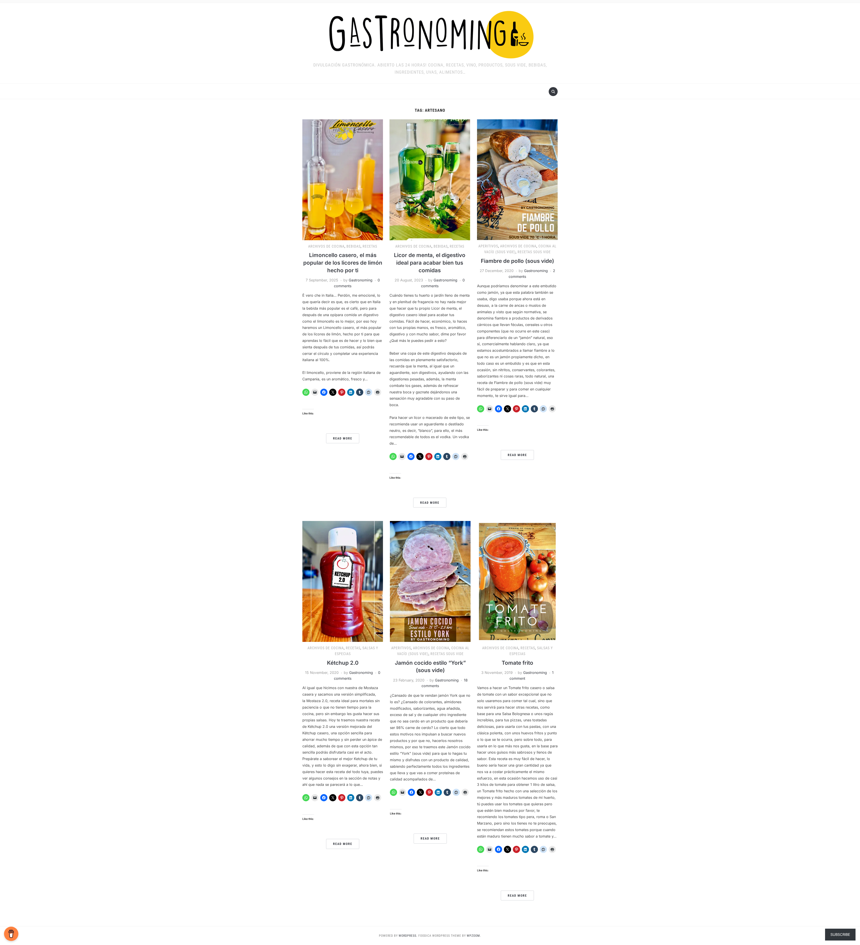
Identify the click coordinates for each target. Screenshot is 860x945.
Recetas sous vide (534, 252)
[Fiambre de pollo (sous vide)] (517, 179)
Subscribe (840, 934)
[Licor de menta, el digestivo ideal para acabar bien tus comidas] (429, 179)
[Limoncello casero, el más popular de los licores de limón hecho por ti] (342, 179)
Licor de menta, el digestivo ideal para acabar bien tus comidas (429, 262)
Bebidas (353, 246)
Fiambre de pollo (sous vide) (517, 261)
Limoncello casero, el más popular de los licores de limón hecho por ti (342, 262)
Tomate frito (517, 663)
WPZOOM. (474, 935)
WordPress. (408, 935)
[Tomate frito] (517, 581)
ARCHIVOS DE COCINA (326, 246)
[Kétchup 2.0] (342, 581)
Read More (342, 438)
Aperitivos (488, 246)
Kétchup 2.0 (343, 663)
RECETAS (370, 246)
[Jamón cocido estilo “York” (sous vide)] (430, 581)
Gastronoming (360, 280)
